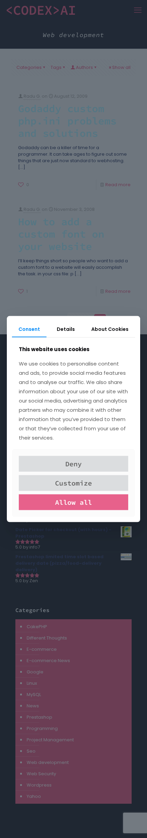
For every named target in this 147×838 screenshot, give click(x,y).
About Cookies (110, 329)
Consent (29, 329)
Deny (73, 463)
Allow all (73, 502)
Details (66, 329)
